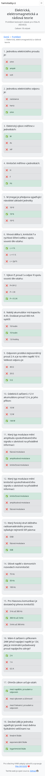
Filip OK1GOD (21, 766)
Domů (6, 37)
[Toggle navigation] (41, 3)
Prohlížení (16, 37)
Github (33, 771)
